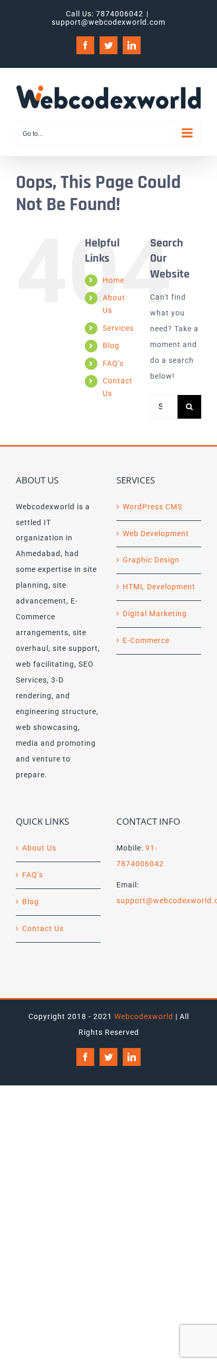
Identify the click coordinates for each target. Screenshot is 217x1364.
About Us (39, 848)
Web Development (156, 533)
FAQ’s (113, 363)
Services (118, 328)
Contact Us (43, 928)
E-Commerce (146, 640)
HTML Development (159, 586)
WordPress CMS (152, 506)
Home (113, 280)
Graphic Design (151, 560)
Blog (111, 345)
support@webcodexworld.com (108, 22)
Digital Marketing (155, 613)
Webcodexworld (143, 1016)
